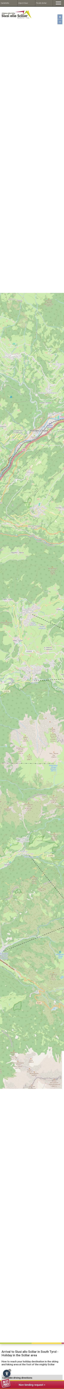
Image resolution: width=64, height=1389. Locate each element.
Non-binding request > (32, 1384)
